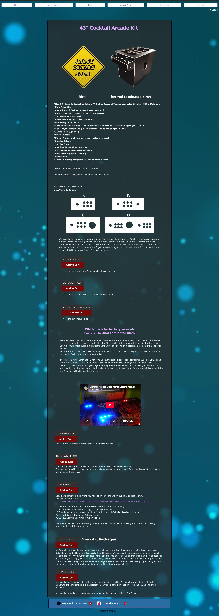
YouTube (107, 603)
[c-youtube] (99, 603)
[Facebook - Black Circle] (59, 603)
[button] (73, 259)
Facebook (68, 603)
